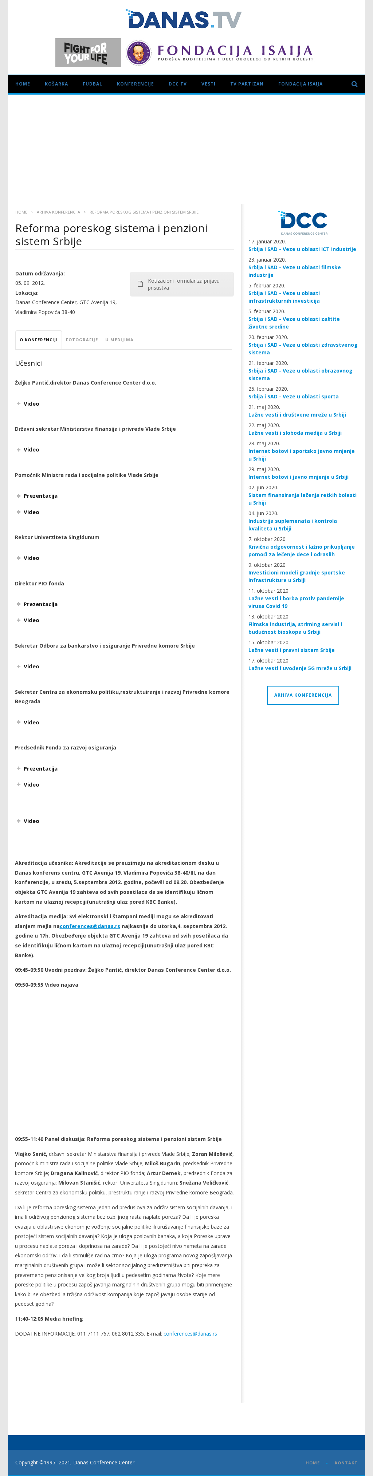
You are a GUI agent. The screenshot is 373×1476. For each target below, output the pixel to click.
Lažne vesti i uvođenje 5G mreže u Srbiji (300, 668)
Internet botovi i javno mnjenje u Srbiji (298, 476)
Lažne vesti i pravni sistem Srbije (291, 650)
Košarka (56, 84)
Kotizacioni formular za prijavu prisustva (184, 284)
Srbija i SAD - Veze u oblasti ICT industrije (302, 249)
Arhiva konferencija (58, 212)
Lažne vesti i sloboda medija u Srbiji (295, 432)
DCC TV (178, 84)
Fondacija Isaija (300, 84)
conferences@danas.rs (190, 1333)
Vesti (208, 84)
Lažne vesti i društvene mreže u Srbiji (297, 414)
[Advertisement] (186, 149)
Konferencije (135, 84)
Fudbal (92, 84)
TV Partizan (247, 84)
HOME (313, 1462)
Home (22, 84)
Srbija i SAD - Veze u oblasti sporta (293, 396)
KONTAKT (346, 1462)
